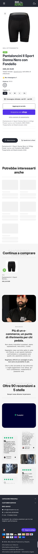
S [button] (10, 93)
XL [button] (24, 93)
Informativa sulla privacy (10, 547)
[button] (34, 3)
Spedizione (18, 71)
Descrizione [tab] (11, 140)
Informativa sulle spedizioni (11, 552)
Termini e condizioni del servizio (13, 549)
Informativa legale (28, 552)
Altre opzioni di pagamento (19, 117)
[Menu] (4, 3)
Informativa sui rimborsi (10, 545)
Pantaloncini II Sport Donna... (9, 278)
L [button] (19, 93)
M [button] (14, 93)
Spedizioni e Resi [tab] (29, 140)
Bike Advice (12, 542)
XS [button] (5, 93)
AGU (5, 52)
